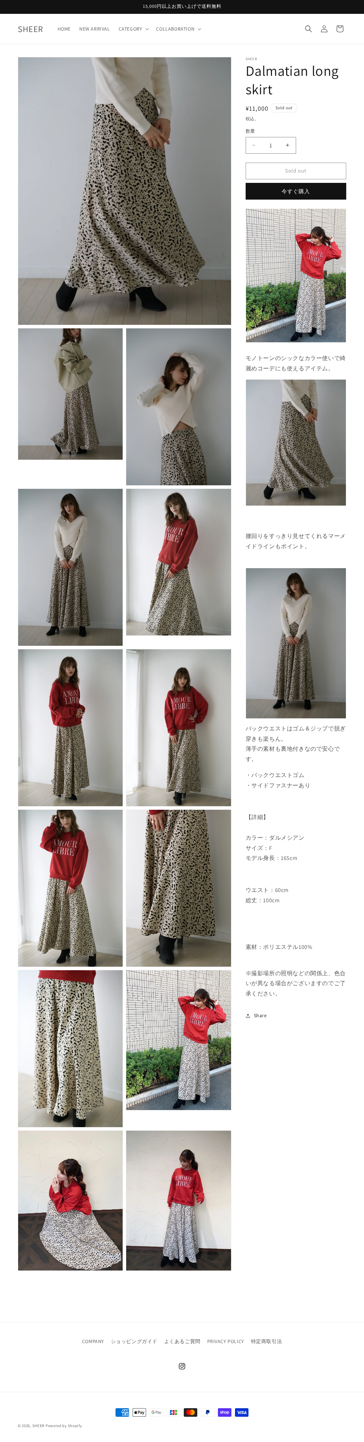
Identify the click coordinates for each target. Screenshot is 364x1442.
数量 (250, 131)
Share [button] (260, 1015)
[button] (133, 28)
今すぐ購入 (296, 191)
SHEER (38, 1425)
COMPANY (93, 1341)
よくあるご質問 (182, 1341)
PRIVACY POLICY (225, 1341)
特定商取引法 (266, 1341)
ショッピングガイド (134, 1341)
